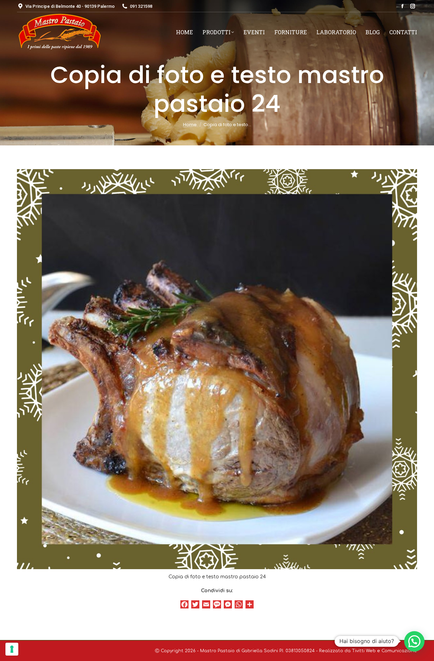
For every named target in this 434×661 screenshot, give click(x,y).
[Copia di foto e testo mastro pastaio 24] (217, 369)
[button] (414, 641)
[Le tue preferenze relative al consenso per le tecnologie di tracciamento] (11, 649)
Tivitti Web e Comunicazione (384, 650)
